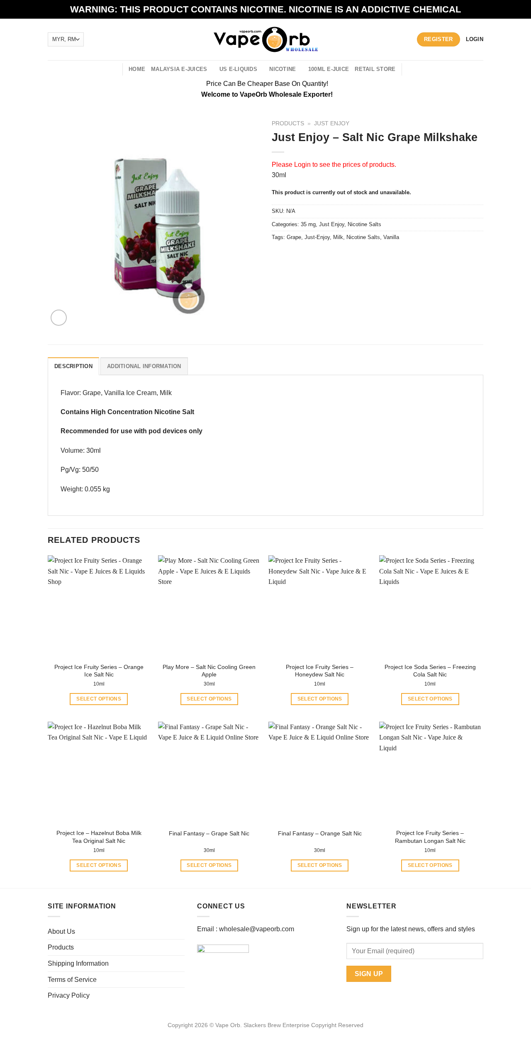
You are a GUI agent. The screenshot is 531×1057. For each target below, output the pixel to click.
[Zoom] (59, 318)
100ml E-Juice (328, 69)
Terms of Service (72, 979)
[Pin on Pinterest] (324, 256)
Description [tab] (73, 366)
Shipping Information (78, 963)
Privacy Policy (69, 995)
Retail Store (375, 69)
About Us (61, 931)
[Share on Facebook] (279, 256)
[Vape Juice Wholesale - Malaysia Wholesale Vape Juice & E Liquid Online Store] (265, 39)
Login (302, 164)
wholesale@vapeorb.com (256, 929)
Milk (338, 237)
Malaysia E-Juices (179, 69)
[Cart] (413, 69)
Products (288, 123)
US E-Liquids (238, 69)
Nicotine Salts (364, 224)
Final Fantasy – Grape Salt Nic (209, 833)
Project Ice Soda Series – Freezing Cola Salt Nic (430, 671)
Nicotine (282, 69)
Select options (98, 698)
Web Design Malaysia (265, 1034)
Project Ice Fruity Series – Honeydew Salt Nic (319, 671)
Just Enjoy (331, 123)
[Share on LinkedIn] (339, 256)
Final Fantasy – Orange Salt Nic (320, 833)
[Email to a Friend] (309, 256)
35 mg (308, 224)
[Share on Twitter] (294, 256)
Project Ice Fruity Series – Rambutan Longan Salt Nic (430, 837)
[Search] (113, 69)
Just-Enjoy (317, 237)
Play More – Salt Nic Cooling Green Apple (209, 671)
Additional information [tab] (144, 366)
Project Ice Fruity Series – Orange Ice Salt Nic (99, 671)
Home (137, 69)
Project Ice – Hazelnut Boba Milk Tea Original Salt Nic (98, 837)
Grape (294, 237)
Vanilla (391, 237)
